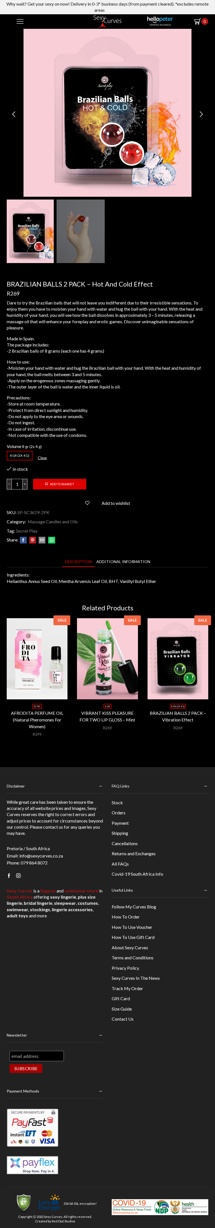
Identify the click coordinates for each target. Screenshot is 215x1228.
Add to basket (62, 484)
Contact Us (123, 1018)
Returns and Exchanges (134, 853)
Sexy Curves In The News (136, 978)
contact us (53, 826)
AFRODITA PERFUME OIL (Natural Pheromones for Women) (37, 719)
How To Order (126, 916)
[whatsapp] (51, 540)
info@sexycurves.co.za (41, 855)
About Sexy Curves (130, 947)
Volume (14, 446)
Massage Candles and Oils (53, 521)
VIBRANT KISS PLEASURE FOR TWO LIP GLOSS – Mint (107, 716)
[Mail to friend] (42, 540)
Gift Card (121, 998)
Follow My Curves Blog (134, 906)
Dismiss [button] (113, 10)
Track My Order (127, 988)
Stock (117, 802)
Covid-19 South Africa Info (137, 874)
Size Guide (122, 1008)
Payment (120, 823)
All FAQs (120, 863)
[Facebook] (23, 540)
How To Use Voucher (132, 927)
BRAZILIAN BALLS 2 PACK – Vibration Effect (178, 716)
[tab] (78, 561)
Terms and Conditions (132, 957)
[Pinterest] (32, 540)
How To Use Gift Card (133, 937)
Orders (118, 812)
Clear (42, 457)
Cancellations (125, 843)
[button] (14, 114)
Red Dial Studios (63, 1221)
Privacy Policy (125, 968)
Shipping (120, 833)
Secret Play (27, 530)
